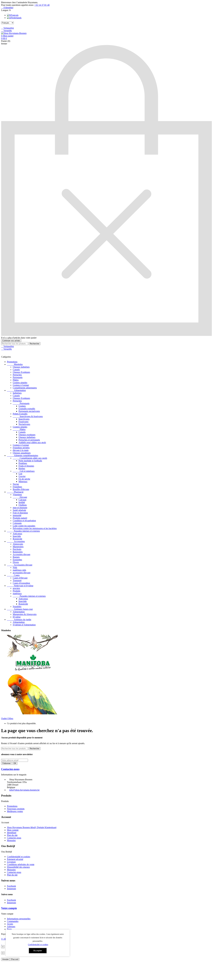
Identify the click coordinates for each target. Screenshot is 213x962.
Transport (17, 580)
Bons (9, 929)
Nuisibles (17, 606)
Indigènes (17, 393)
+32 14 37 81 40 (42, 5)
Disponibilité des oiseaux (18, 867)
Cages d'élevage (20, 578)
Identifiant (11, 832)
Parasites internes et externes (23, 531)
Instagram (11, 888)
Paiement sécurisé (15, 859)
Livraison (11, 862)
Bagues (16, 557)
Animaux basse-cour (20, 609)
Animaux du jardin (19, 619)
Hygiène (17, 617)
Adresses (11, 926)
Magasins (11, 840)
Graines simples (20, 382)
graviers (16, 588)
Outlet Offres (7, 718)
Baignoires (18, 552)
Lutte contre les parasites (24, 526)
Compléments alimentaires (25, 388)
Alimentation (16, 390)
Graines (22, 406)
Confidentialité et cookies (18, 856)
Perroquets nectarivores (29, 411)
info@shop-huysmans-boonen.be (24, 790)
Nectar (16, 484)
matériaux (17, 593)
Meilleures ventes (15, 811)
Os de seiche (24, 479)
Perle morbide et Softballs (30, 460)
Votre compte (9, 908)
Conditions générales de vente (20, 864)
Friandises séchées (21, 447)
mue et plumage (20, 507)
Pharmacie (15, 492)
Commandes (12, 921)
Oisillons (23, 505)
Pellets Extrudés (20, 414)
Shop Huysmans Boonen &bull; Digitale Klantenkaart (31, 827)
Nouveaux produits (15, 809)
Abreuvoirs (18, 544)
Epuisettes (17, 559)
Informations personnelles (18, 918)
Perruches (17, 375)
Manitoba (15, 364)
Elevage (20, 497)
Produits (16, 591)
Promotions (12, 361)
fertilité (22, 502)
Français (14, 15)
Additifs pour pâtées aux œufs (32, 442)
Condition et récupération (24, 520)
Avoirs (10, 924)
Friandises (17, 486)
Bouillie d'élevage (21, 489)
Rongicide (17, 539)
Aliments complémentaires (22, 455)
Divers (16, 562)
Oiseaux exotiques (27, 434)
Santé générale (19, 510)
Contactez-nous (10, 769)
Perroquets (17, 377)
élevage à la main (21, 450)
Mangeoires (18, 546)
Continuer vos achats (11, 341)
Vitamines (17, 494)
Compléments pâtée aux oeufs (30, 458)
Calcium (22, 500)
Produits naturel (20, 518)
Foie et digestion (20, 513)
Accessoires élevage (19, 565)
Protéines (23, 463)
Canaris (16, 369)
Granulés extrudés (27, 408)
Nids (15, 567)
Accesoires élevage (21, 554)
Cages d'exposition (21, 583)
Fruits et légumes (26, 466)
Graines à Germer (21, 385)
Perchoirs (17, 549)
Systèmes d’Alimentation (24, 624)
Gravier (22, 476)
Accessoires (16, 541)
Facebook (11, 886)
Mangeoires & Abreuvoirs (25, 614)
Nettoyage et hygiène (20, 585)
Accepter (37, 950)
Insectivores (24, 419)
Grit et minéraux (24, 471)
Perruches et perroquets (29, 440)
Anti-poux (17, 533)
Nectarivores (24, 424)
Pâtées (16, 380)
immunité (17, 515)
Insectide (17, 536)
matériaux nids (19, 570)
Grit (20, 473)
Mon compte (13, 830)
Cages (13, 575)
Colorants (17, 523)
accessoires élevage (21, 572)
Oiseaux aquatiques (22, 453)
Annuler (5, 959)
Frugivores (23, 421)
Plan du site (12, 835)
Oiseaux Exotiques (21, 372)
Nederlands (16, 17)
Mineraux (23, 481)
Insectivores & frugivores (28, 416)
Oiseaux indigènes (21, 367)
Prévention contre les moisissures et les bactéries (35, 528)
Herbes (22, 468)
